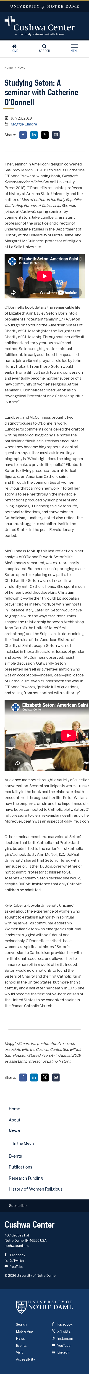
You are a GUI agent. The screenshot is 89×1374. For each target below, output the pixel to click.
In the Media (23, 1143)
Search (44, 51)
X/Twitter (16, 1261)
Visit (19, 1352)
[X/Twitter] (45, 135)
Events (15, 1156)
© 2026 (10, 1275)
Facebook (17, 1255)
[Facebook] (23, 135)
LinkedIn (63, 1352)
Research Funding (26, 1178)
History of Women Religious (36, 1189)
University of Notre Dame (44, 6)
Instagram (65, 1338)
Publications (20, 1167)
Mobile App (24, 1331)
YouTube (16, 1267)
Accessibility (25, 1359)
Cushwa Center (45, 26)
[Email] (56, 135)
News (21, 67)
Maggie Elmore (24, 124)
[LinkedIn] (34, 135)
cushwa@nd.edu (17, 1246)
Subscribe (18, 1206)
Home (14, 51)
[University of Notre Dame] (44, 1307)
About (15, 1120)
